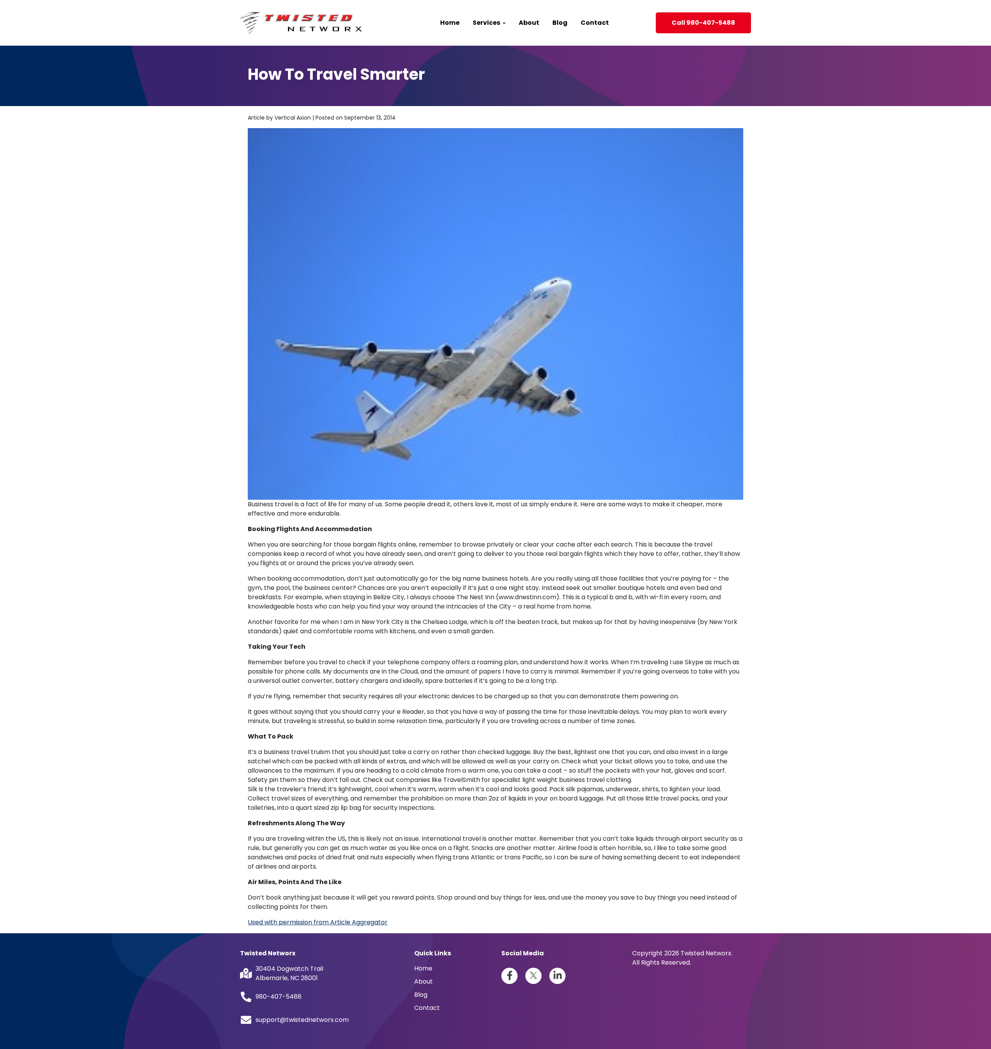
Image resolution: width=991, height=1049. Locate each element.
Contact (595, 22)
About (529, 22)
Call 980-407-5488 (703, 22)
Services (487, 22)
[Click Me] (509, 976)
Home (449, 22)
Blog (560, 22)
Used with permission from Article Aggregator (317, 922)
